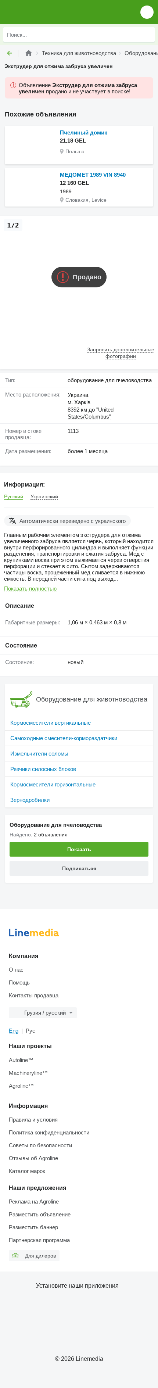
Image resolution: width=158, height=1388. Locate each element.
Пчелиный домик (83, 132)
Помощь (19, 982)
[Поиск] (147, 34)
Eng (13, 1030)
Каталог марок (27, 1171)
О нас (16, 969)
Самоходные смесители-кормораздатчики (63, 738)
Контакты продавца (33, 995)
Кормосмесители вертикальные (50, 723)
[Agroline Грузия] (47, 12)
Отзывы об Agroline (33, 1158)
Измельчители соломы (39, 753)
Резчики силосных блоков (43, 769)
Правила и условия (33, 1119)
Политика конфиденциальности (49, 1132)
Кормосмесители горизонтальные (53, 784)
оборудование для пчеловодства (110, 380)
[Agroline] (28, 53)
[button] (147, 12)
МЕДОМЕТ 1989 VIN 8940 (93, 175)
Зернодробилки (30, 800)
